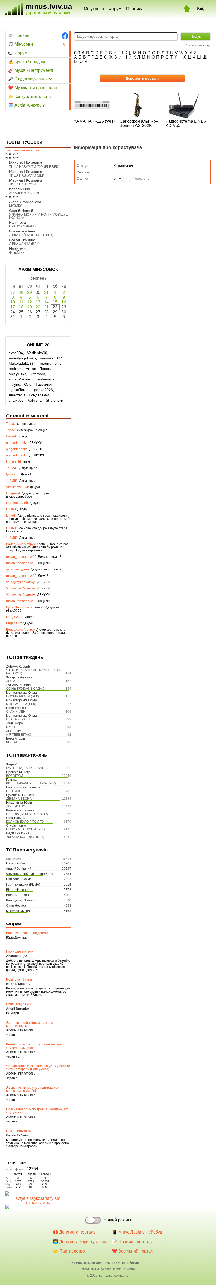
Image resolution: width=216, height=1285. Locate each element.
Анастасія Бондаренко (29, 395)
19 (29, 307)
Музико (15, 206)
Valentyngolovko (22, 358)
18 (21, 307)
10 (12, 302)
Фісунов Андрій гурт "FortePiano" (30, 874)
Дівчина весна (19, 799)
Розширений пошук (198, 45)
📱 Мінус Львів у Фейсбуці (137, 1232)
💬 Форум (17, 53)
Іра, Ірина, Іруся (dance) (27, 768)
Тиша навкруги (22, 184)
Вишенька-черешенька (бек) (31, 783)
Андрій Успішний (18, 868)
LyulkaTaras (18, 390)
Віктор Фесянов (17, 890)
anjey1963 (17, 374)
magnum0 (50, 363)
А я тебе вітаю (18, 734)
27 (12, 292)
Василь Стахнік (17, 895)
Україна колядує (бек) (25, 837)
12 (29, 302)
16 (63, 302)
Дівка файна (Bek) (24, 244)
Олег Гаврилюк (38, 384)
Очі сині (13, 791)
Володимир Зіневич (20, 900)
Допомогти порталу (142, 78)
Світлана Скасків (18, 879)
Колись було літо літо (25, 822)
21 (46, 307)
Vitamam (37, 374)
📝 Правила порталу (132, 1241)
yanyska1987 (51, 358)
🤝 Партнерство (69, 1251)
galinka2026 (43, 390)
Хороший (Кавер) (24, 193)
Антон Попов (38, 369)
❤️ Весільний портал (132, 1251)
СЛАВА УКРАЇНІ (18, 719)
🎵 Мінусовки (21, 44)
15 (55, 302)
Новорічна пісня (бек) (25, 829)
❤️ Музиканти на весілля (32, 87)
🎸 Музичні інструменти (31, 70)
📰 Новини (19, 35)
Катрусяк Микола (19, 911)
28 (21, 292)
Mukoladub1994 (22, 363)
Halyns (14, 384)
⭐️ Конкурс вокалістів (29, 96)
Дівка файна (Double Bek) (31, 235)
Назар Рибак (15, 863)
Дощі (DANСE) (17, 806)
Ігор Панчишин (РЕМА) (23, 884)
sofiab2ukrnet (20, 379)
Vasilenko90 (37, 353)
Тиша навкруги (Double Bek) (34, 167)
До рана (13, 681)
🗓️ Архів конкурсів (26, 105)
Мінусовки (94, 9)
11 (21, 302)
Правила (135, 9)
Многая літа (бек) (21, 704)
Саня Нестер (16, 905)
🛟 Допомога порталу (74, 1232)
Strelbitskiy (55, 400)
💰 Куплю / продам (26, 61)
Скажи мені (16, 711)
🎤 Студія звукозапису (30, 79)
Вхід (201, 9)
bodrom (15, 369)
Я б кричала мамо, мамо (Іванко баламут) (34, 671)
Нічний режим (117, 1220)
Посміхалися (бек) (22, 696)
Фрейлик (16, 252)
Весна (11, 742)
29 (29, 292)
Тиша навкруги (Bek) (27, 175)
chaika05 (16, 400)
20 (38, 307)
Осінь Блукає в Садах (25, 689)
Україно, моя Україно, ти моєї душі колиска (39, 216)
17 (12, 307)
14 (46, 302)
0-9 (77, 53)
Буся (10, 727)
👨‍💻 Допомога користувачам (80, 1241)
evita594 (16, 353)
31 (46, 292)
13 (38, 302)
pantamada (45, 379)
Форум (115, 9)
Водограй (14, 776)
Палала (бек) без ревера (27, 814)
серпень (38, 278)
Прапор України (23, 226)
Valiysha (35, 400)
